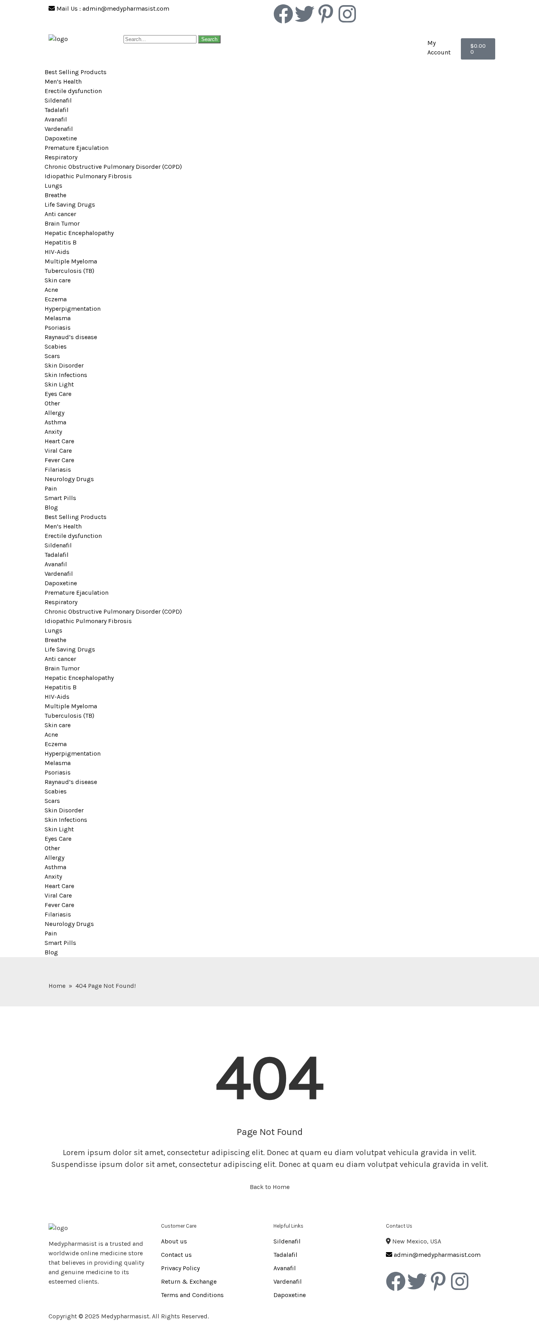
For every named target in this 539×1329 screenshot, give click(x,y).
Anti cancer (60, 214)
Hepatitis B (61, 242)
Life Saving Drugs (70, 204)
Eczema (56, 299)
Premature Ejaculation (77, 147)
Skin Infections (66, 375)
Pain (51, 488)
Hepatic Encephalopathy (79, 233)
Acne (51, 289)
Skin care (58, 280)
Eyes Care (58, 394)
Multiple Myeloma (71, 261)
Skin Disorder (64, 365)
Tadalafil (57, 110)
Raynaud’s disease (71, 337)
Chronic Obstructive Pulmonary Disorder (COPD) (113, 166)
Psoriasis (58, 327)
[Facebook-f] (283, 14)
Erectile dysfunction (73, 91)
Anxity (53, 431)
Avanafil (56, 119)
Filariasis (58, 469)
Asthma (55, 422)
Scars (52, 356)
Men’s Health (63, 81)
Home (57, 985)
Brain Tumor (62, 223)
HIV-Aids (57, 252)
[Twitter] (304, 14)
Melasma (58, 318)
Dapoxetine (61, 138)
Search (209, 39)
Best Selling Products (76, 72)
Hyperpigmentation (73, 308)
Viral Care (58, 450)
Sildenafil (58, 100)
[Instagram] (347, 14)
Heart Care (59, 441)
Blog (51, 507)
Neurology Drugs (69, 479)
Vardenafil (59, 129)
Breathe (55, 195)
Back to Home (270, 1187)
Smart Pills (60, 498)
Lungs (53, 185)
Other (52, 403)
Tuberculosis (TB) (69, 270)
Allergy (54, 412)
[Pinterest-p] (326, 14)
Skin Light (59, 384)
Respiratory (61, 157)
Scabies (56, 346)
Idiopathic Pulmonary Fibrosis (88, 176)
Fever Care (59, 460)
